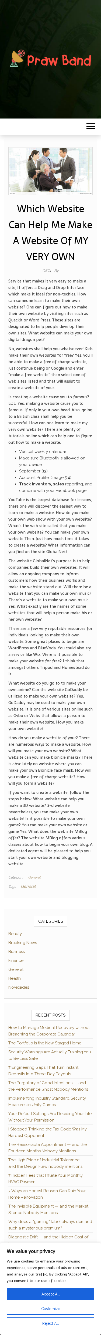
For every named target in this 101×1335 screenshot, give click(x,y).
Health (14, 978)
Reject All (50, 1323)
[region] (50, 1288)
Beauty (15, 933)
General (34, 877)
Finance (15, 960)
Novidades (18, 987)
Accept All (50, 1294)
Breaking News (22, 942)
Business (16, 951)
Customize (50, 1309)
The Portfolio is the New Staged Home (44, 1043)
